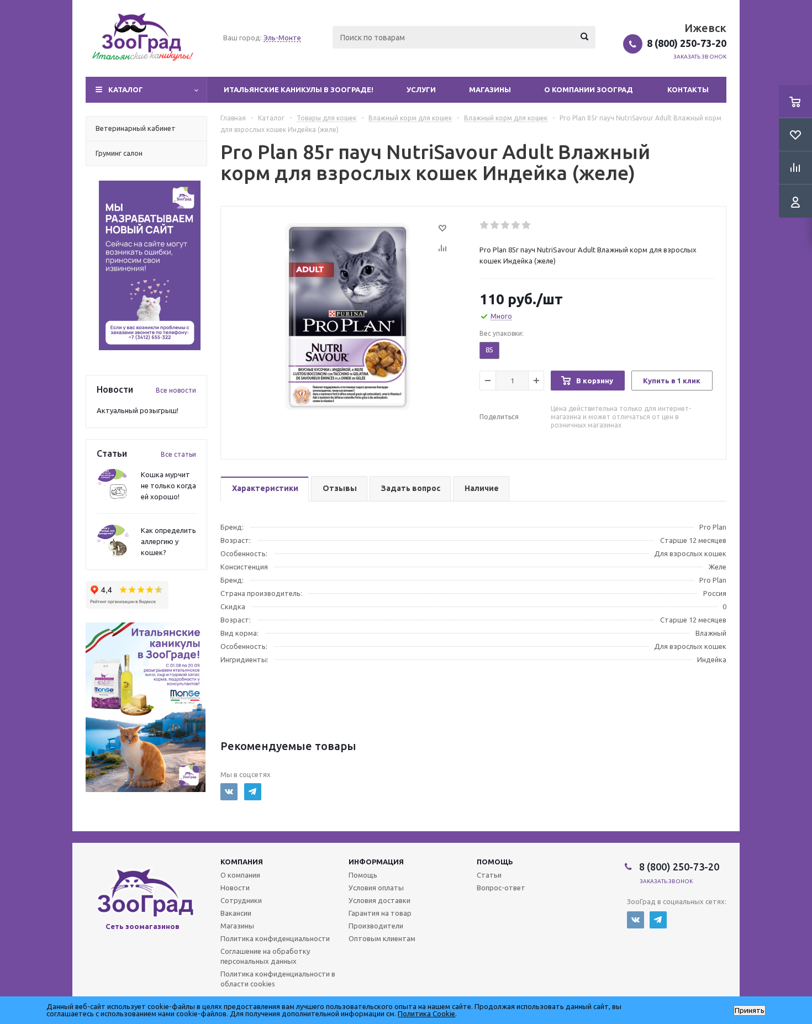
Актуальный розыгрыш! (137, 410)
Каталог (125, 89)
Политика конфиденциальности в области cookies (277, 979)
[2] (495, 225)
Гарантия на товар (380, 913)
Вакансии (235, 913)
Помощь (495, 861)
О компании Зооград (588, 89)
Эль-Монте (282, 37)
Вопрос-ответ (501, 887)
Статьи (489, 875)
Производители (376, 926)
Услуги (421, 89)
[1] (484, 225)
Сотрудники (241, 900)
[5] (526, 225)
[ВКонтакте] (229, 791)
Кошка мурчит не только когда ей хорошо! (168, 485)
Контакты (688, 89)
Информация (376, 861)
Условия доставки (379, 900)
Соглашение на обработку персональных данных (265, 956)
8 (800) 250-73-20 (686, 43)
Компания (241, 861)
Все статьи (178, 454)
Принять (749, 1010)
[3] (505, 225)
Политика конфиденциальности (275, 938)
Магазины (490, 89)
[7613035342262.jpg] (347, 315)
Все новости (176, 390)
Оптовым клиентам (382, 938)
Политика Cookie (426, 1013)
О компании (240, 875)
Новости (235, 887)
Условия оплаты (376, 887)
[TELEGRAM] (252, 791)
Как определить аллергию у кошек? (168, 541)
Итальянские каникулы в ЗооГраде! (298, 89)
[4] (516, 225)
